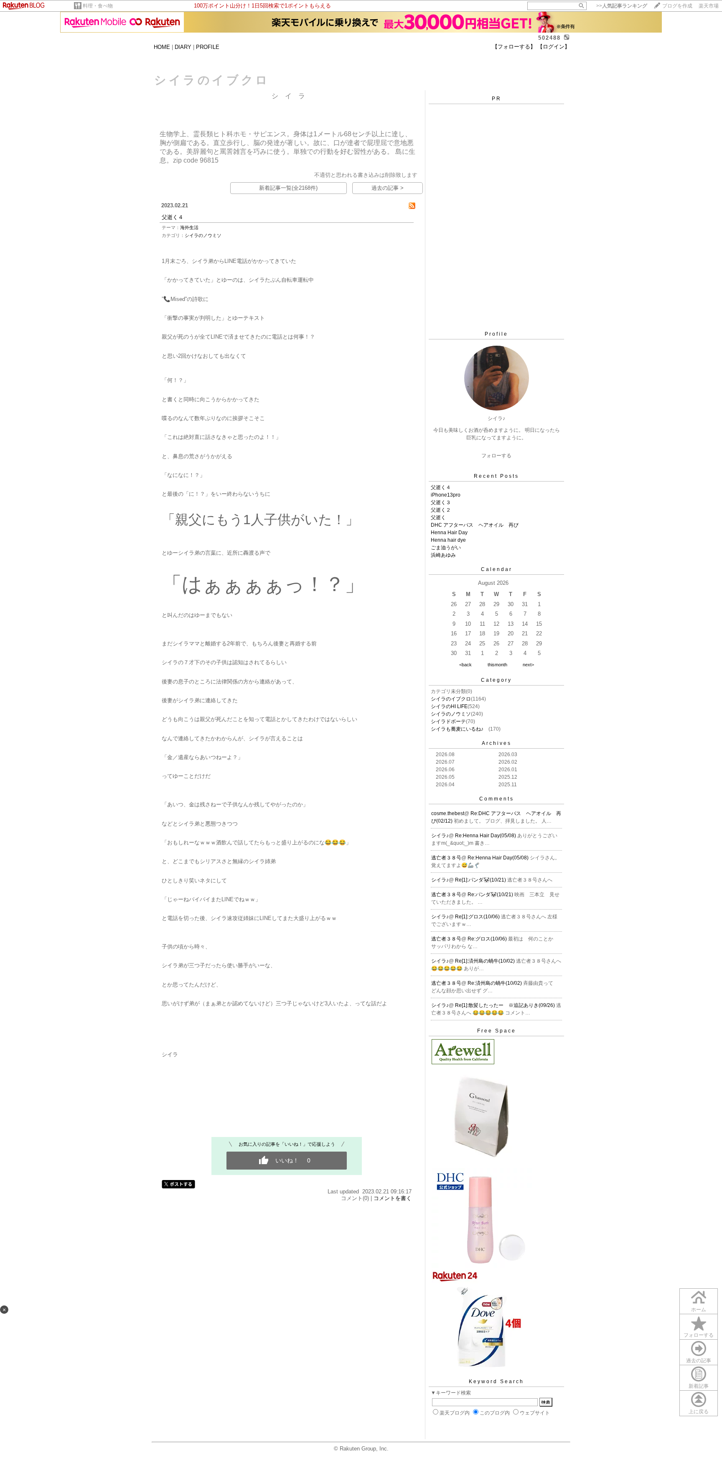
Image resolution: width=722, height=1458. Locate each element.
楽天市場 (709, 6)
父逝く (438, 517)
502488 (549, 38)
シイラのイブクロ (451, 699)
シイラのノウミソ (203, 235)
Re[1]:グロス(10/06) (478, 917)
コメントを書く (393, 1198)
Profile (496, 334)
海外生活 (189, 227)
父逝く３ (441, 502)
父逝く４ (172, 217)
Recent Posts (496, 476)
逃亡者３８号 (446, 858)
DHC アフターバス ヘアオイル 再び (475, 525)
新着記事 (699, 1386)
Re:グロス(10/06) (488, 939)
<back (465, 664)
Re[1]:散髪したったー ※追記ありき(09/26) (505, 1005)
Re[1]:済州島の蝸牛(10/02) (485, 961)
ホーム (698, 1310)
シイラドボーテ (448, 721)
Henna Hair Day (449, 532)
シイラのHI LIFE (449, 706)
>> (621, 6)
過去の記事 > (387, 188)
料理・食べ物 (98, 6)
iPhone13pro (445, 495)
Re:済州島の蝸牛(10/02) (495, 983)
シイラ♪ (440, 836)
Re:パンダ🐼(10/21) (491, 894)
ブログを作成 (677, 6)
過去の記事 (698, 1361)
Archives (496, 743)
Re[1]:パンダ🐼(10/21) (481, 880)
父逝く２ (441, 510)
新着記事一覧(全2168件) (288, 188)
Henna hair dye (448, 540)
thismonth (497, 664)
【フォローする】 (514, 46)
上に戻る (699, 1412)
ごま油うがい (446, 548)
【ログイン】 (553, 46)
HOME (162, 47)
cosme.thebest (447, 813)
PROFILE (207, 47)
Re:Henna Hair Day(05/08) (486, 836)
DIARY (183, 47)
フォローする (699, 1335)
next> (528, 664)
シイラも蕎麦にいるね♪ (459, 729)
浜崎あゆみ (443, 555)
